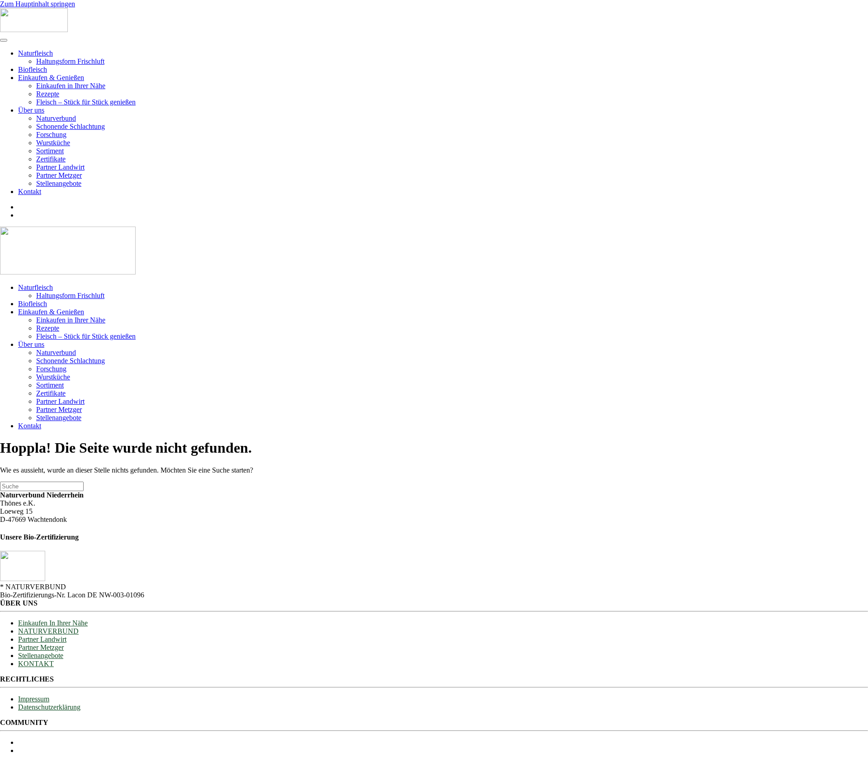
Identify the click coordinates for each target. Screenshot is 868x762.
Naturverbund (56, 118)
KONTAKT (36, 663)
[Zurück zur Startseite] (34, 29)
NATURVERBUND (48, 631)
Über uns (31, 110)
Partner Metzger (59, 175)
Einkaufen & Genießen (51, 77)
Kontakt (29, 191)
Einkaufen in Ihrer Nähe (70, 86)
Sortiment (50, 151)
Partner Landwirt (60, 167)
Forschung (51, 134)
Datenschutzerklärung (49, 707)
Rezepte (47, 94)
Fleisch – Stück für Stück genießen (86, 102)
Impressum (33, 699)
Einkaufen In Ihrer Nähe (53, 623)
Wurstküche (53, 143)
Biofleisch (32, 69)
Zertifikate (51, 159)
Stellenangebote (58, 183)
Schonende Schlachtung (70, 126)
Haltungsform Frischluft (70, 61)
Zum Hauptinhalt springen (37, 4)
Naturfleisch (35, 53)
